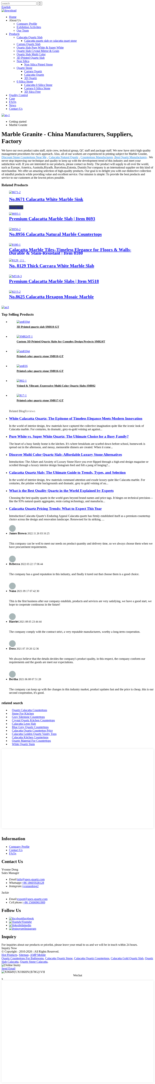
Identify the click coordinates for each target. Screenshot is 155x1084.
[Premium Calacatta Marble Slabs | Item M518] (15, 276)
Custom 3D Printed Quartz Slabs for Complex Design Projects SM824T (61, 341)
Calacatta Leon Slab (24, 723)
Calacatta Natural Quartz (63, 157)
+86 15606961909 (34, 902)
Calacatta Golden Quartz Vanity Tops (34, 734)
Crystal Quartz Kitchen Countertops (33, 720)
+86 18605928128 (33, 882)
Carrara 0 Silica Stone (37, 88)
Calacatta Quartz (34, 74)
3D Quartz (30, 78)
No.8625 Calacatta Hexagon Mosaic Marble (51, 296)
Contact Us (15, 108)
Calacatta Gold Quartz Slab (127, 958)
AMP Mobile (38, 955)
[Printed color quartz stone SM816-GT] (22, 366)
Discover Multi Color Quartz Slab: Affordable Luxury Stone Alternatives (65, 455)
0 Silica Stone (25, 81)
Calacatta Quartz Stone (59, 958)
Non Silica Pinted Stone (38, 64)
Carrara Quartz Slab (28, 44)
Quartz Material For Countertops (31, 740)
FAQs (12, 102)
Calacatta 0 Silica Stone (38, 85)
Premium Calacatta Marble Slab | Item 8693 (52, 218)
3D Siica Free (32, 91)
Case (12, 98)
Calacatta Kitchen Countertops (30, 737)
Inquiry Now (9, 948)
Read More (16, 207)
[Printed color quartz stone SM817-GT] (22, 395)
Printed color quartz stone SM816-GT (40, 370)
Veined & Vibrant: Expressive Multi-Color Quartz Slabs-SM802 (56, 385)
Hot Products (9, 955)
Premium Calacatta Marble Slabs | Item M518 (54, 281)
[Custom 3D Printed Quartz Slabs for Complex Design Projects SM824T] (25, 336)
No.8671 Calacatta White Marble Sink (46, 199)
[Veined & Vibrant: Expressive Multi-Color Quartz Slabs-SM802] (22, 380)
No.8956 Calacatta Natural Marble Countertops (55, 234)
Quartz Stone (24, 68)
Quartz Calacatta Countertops (29, 710)
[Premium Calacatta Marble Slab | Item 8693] (15, 213)
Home (12, 17)
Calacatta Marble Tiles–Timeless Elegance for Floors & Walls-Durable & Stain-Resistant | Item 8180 (70, 251)
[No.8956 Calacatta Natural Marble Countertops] (15, 229)
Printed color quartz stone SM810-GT (40, 356)
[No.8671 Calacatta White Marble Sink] (15, 192)
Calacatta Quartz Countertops (91, 958)
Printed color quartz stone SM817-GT (40, 400)
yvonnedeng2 (30, 886)
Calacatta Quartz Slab (30, 37)
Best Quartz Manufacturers (131, 157)
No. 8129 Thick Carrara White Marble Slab (51, 265)
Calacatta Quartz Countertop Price (32, 730)
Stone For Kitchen (23, 713)
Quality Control (18, 95)
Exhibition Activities (29, 27)
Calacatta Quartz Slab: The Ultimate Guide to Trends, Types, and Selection (67, 472)
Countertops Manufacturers (97, 157)
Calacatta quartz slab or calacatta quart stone (50, 40)
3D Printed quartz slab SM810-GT (38, 326)
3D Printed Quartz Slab (31, 57)
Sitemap (24, 955)
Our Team (23, 30)
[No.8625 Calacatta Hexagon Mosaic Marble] (15, 291)
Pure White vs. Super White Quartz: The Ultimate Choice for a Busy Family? (69, 436)
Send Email (8, 968)
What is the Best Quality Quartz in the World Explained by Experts (61, 491)
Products (14, 34)
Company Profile (27, 23)
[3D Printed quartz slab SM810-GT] (23, 321)
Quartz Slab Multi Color (31, 54)
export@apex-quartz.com (32, 899)
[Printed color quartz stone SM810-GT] (23, 351)
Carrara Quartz (33, 71)
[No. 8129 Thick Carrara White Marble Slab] (17, 260)
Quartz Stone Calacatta (33, 961)
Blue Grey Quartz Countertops (30, 727)
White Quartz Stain (23, 744)
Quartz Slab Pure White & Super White (40, 47)
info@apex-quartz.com (31, 879)
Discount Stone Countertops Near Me (24, 157)
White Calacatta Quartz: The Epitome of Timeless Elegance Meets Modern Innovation (75, 418)
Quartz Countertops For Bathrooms (23, 958)
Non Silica (23, 61)
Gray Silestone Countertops (28, 717)
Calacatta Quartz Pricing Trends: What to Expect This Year (55, 509)
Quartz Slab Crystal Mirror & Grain (38, 51)
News (12, 105)
